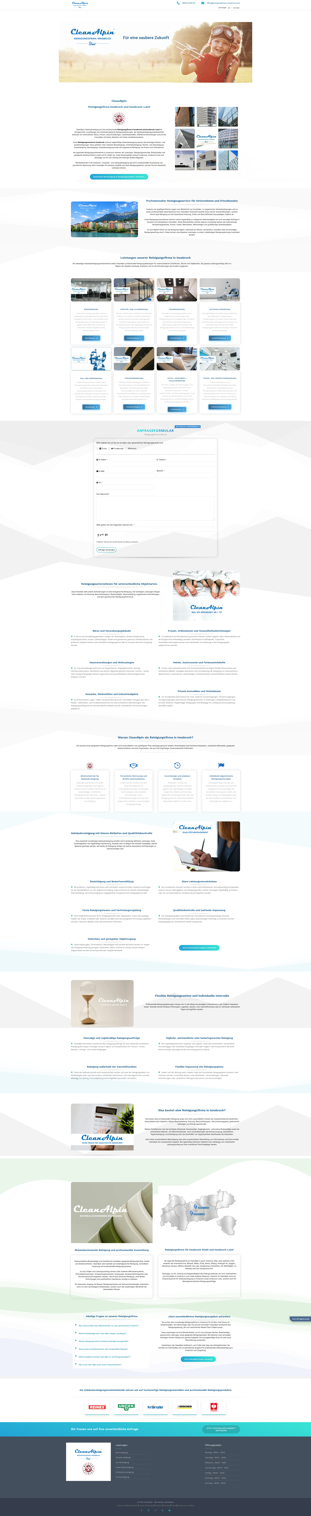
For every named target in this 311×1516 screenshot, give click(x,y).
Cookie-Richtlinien (146, 1505)
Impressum (121, 1505)
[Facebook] (141, 1510)
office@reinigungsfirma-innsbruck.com (223, 3)
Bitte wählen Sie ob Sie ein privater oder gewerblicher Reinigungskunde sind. (129, 443)
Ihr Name (103, 459)
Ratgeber (158, 1505)
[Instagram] (148, 1510)
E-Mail (101, 471)
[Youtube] (169, 1510)
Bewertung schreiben (185, 1505)
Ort (100, 482)
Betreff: (161, 471)
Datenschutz (132, 1505)
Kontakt (167, 1505)
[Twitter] (162, 1510)
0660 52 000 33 (188, 3)
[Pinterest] (155, 1510)
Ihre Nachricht (103, 494)
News (173, 1505)
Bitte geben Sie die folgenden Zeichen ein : (115, 525)
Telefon (163, 459)
